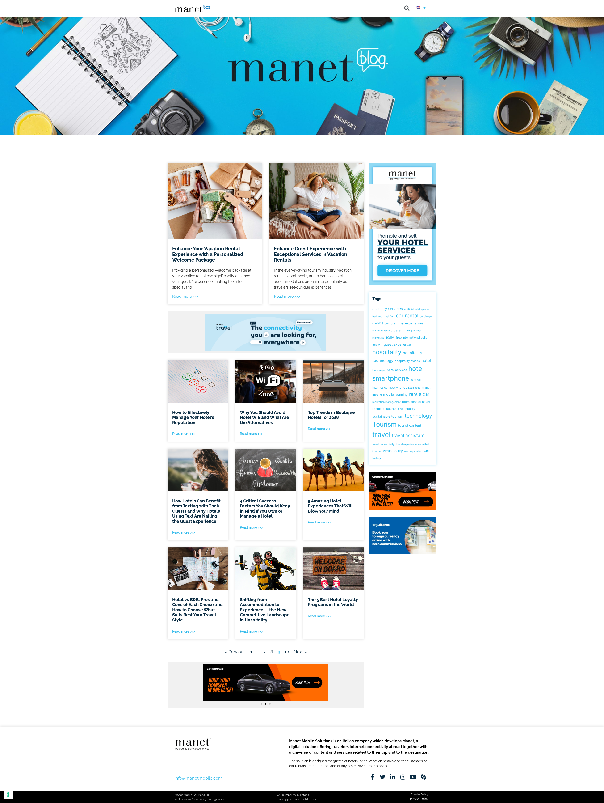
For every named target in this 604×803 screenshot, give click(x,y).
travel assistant (408, 435)
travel (381, 434)
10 (287, 651)
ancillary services (387, 308)
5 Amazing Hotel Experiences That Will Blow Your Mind (330, 506)
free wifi (377, 344)
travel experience (406, 444)
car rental (407, 316)
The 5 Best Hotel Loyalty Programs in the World (333, 602)
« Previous (235, 651)
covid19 (377, 323)
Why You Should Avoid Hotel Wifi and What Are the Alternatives (264, 417)
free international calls (411, 337)
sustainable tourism (387, 416)
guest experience (397, 344)
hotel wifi (416, 379)
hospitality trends (407, 361)
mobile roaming (395, 394)
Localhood (414, 387)
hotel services (397, 370)
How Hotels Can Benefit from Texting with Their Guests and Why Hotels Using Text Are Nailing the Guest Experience (196, 511)
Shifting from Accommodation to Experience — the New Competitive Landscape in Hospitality (264, 609)
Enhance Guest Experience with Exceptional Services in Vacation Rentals (310, 254)
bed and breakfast (383, 316)
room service (411, 402)
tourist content (409, 425)
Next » (300, 651)
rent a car (419, 394)
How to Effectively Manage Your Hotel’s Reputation (193, 417)
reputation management (386, 402)
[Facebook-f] (372, 777)
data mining (403, 330)
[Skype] (423, 777)
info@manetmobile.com (198, 778)
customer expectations (407, 323)
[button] (407, 8)
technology (418, 415)
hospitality (386, 352)
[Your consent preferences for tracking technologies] (8, 794)
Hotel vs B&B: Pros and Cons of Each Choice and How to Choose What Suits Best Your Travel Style (197, 609)
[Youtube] (413, 777)
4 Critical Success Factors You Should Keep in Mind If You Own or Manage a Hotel (265, 508)
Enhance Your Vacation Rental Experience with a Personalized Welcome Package (207, 254)
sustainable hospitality (399, 409)
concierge (426, 316)
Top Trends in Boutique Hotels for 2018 (331, 415)
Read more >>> (185, 296)
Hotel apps (379, 370)
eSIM (390, 337)
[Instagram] (403, 777)
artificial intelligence (416, 309)
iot (405, 387)
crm (387, 323)
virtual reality (393, 451)
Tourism (384, 424)
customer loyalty (382, 330)
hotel (426, 360)
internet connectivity (386, 387)
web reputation (413, 451)
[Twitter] (383, 777)
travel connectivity (383, 444)
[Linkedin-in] (393, 777)
